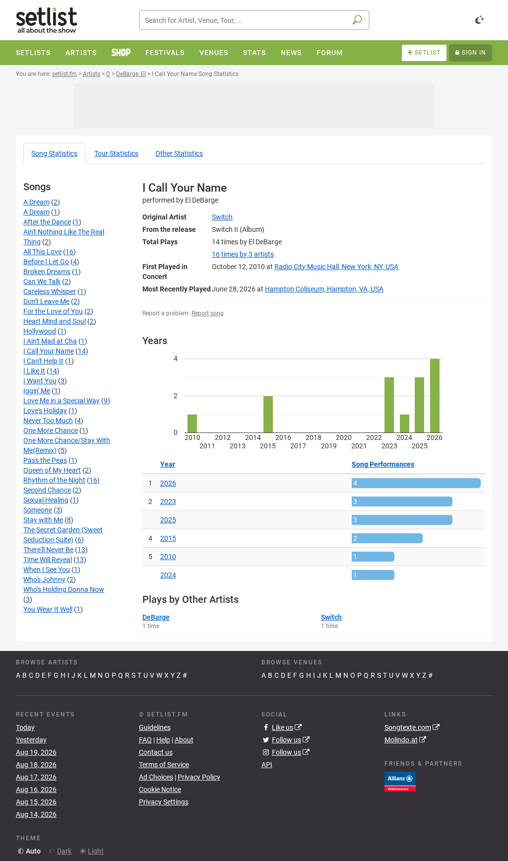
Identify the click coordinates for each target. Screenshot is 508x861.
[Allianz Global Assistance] (400, 781)
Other (179, 153)
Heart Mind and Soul (54, 321)
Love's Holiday (45, 411)
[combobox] (254, 20)
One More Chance (50, 430)
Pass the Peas (45, 460)
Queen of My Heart (52, 470)
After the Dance (47, 222)
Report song (207, 313)
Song (54, 153)
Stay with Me (43, 520)
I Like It (34, 371)
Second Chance (47, 490)
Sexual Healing (45, 500)
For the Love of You (53, 311)
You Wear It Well (47, 609)
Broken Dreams (46, 272)
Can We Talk (42, 282)
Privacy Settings (164, 802)
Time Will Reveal (47, 560)
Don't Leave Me (46, 301)
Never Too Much (48, 421)
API (266, 765)
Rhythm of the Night (54, 480)
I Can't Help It (43, 361)
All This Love (42, 252)
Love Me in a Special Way (61, 401)
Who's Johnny (44, 579)
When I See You (46, 570)
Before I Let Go (46, 262)
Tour (116, 153)
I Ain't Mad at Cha (50, 341)
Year (167, 464)
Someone (37, 510)
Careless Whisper (49, 291)
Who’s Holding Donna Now (63, 589)
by (243, 254)
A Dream (36, 202)
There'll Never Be (48, 550)
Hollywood (39, 331)
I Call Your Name (48, 351)
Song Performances (383, 464)
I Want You (40, 381)
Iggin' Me (36, 391)
